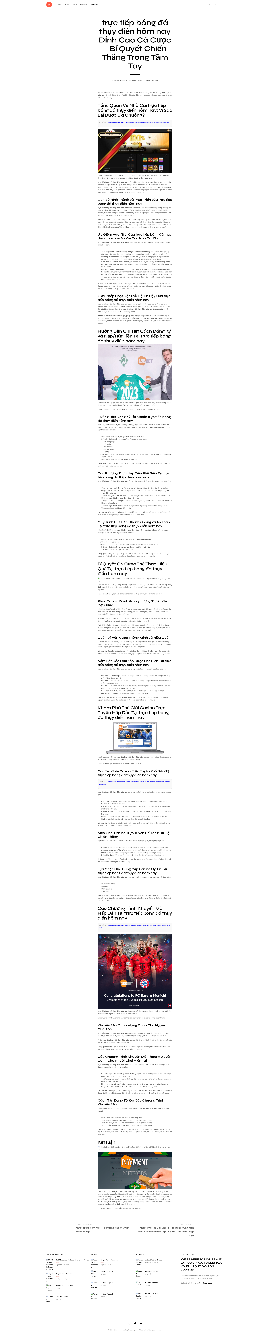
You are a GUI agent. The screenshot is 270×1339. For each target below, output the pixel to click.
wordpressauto (121, 80)
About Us (84, 5)
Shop (67, 5)
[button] (208, 5)
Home (59, 5)
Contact (94, 5)
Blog (75, 5)
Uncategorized (152, 80)
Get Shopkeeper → (207, 1283)
